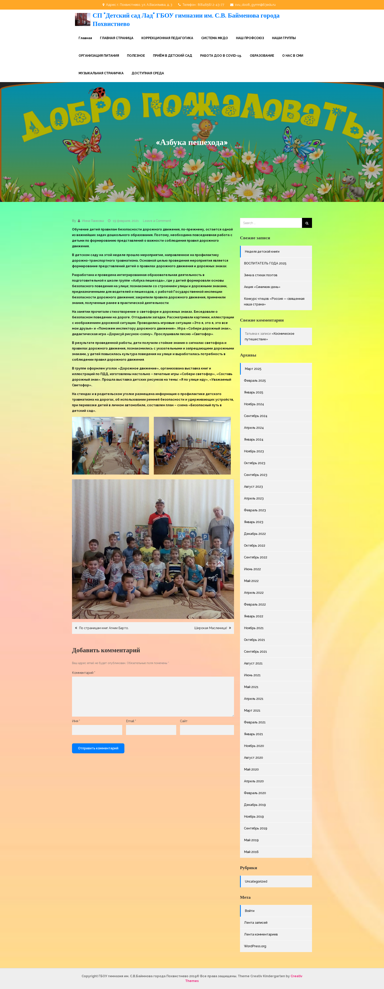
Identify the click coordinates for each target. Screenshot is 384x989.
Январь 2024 (253, 439)
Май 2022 (251, 581)
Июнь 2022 (252, 569)
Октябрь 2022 (254, 545)
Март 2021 (252, 710)
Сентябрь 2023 (255, 475)
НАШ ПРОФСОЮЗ (250, 38)
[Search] (307, 223)
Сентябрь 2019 (255, 828)
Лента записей (255, 922)
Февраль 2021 (255, 722)
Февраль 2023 (255, 510)
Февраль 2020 (255, 793)
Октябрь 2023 (254, 463)
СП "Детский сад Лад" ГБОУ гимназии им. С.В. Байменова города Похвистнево (186, 19)
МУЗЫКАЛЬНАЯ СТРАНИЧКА (101, 73)
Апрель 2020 (254, 781)
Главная (85, 38)
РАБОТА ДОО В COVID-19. (221, 56)
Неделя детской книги (262, 251)
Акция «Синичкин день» (262, 287)
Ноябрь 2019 (254, 816)
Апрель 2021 (253, 699)
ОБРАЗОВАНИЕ (262, 56)
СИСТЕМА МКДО (214, 38)
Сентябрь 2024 (255, 416)
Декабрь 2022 (255, 534)
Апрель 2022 (254, 593)
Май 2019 (251, 840)
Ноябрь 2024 (254, 404)
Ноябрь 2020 (254, 746)
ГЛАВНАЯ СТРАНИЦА (116, 38)
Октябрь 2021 (254, 640)
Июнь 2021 (252, 675)
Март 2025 (253, 369)
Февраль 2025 (255, 380)
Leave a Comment (157, 221)
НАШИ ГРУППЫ (284, 38)
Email (131, 721)
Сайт (184, 721)
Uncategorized (256, 881)
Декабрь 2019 (255, 805)
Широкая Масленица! (210, 628)
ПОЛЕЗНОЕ (136, 56)
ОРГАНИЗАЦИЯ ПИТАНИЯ (99, 56)
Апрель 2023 (254, 498)
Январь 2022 (253, 616)
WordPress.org (255, 946)
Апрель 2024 (254, 428)
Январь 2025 (253, 392)
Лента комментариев (261, 934)
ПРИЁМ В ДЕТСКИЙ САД (172, 56)
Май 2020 (251, 769)
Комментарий (83, 673)
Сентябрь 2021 (255, 651)
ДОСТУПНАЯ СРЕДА (148, 73)
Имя (76, 721)
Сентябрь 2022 (255, 557)
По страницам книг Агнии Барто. (104, 628)
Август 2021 (253, 663)
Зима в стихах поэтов (260, 275)
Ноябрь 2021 (254, 628)
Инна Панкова (93, 221)
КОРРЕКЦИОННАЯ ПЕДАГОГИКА (167, 38)
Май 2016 (251, 852)
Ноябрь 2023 (254, 451)
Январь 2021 (253, 734)
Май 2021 (251, 687)
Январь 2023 (253, 522)
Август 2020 (253, 758)
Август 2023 (253, 487)
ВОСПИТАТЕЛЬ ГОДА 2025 (265, 263)
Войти (249, 911)
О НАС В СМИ (292, 56)
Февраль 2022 (255, 604)
